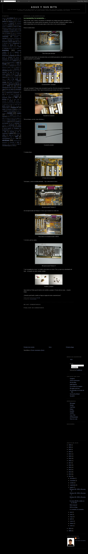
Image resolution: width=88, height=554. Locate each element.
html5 (9, 67)
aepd (20, 18)
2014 (70, 469)
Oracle (12, 94)
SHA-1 (3, 118)
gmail (18, 62)
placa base (16, 99)
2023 (70, 451)
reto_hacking (12, 111)
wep (13, 138)
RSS (71, 359)
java (11, 72)
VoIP (16, 136)
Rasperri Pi (14, 107)
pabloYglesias (73, 384)
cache (12, 31)
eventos (5, 50)
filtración (12, 55)
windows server (17, 140)
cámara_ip (18, 31)
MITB (3, 85)
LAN (18, 74)
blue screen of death (17, 28)
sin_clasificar (17, 118)
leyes (3, 75)
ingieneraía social (16, 70)
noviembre (73, 480)
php (10, 99)
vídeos (4, 135)
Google (4, 64)
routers (19, 113)
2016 (70, 465)
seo (10, 116)
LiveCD (4, 77)
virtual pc (11, 135)
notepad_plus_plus (12, 90)
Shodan (8, 118)
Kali (13, 74)
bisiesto (5, 28)
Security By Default (75, 394)
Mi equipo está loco (75, 388)
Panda (3, 96)
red (14, 109)
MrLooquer (72, 403)
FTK (10, 60)
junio (71, 514)
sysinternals (12, 125)
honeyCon (12, 65)
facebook (4, 53)
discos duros (12, 41)
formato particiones (14, 59)
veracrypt (18, 133)
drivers (11, 45)
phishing (4, 99)
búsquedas (6, 31)
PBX (16, 97)
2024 (70, 449)
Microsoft (11, 84)
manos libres (11, 80)
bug (20, 29)
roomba (3, 113)
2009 (70, 530)
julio (71, 512)
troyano (11, 130)
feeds (18, 53)
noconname (18, 89)
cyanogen (4, 38)
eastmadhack (5, 46)
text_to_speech (7, 128)
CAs (3, 33)
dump (18, 45)
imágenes (18, 67)
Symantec (4, 125)
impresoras (16, 69)
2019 (70, 458)
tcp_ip (14, 126)
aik (4, 19)
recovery (9, 109)
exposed (17, 52)
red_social (19, 109)
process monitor (11, 102)
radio (19, 106)
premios (11, 101)
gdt (19, 60)
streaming (17, 123)
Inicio (50, 347)
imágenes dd (5, 69)
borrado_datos (13, 29)
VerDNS (72, 413)
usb (18, 131)
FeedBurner (79, 370)
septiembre (73, 485)
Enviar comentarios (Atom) (37, 350)
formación (4, 59)
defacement (11, 38)
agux (78, 538)
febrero (72, 523)
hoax (3, 65)
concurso (12, 35)
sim (12, 118)
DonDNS (72, 411)
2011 (70, 476)
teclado (19, 126)
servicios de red (16, 116)
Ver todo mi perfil (80, 540)
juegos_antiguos (6, 74)
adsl (16, 18)
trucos (16, 130)
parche (9, 96)
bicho (15, 26)
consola (18, 35)
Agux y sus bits (44, 7)
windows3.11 (4, 142)
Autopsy (4, 26)
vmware (10, 136)
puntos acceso (6, 106)
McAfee (10, 82)
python (14, 106)
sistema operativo (11, 119)
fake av (12, 53)
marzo (71, 521)
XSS (14, 145)
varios (11, 133)
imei (11, 69)
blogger (9, 28)
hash (18, 64)
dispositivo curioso (7, 43)
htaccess (4, 67)
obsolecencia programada (12, 92)
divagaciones (16, 43)
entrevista (6, 48)
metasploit (4, 84)
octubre (72, 482)
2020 (70, 456)
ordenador (17, 94)
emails (19, 46)
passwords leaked (7, 97)
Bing (20, 26)
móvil (15, 85)
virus (17, 135)
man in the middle (12, 79)
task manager (9, 126)
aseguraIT (11, 23)
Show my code (73, 419)
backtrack (9, 26)
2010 (70, 528)
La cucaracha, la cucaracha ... (35, 18)
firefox (18, 55)
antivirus (11, 21)
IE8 (12, 67)
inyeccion (4, 72)
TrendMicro (16, 128)
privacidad (4, 102)
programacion (18, 102)
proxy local (17, 104)
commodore (18, 33)
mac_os (13, 77)
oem (3, 94)
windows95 (12, 142)
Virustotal (4, 136)
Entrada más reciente (29, 347)
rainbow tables (5, 107)
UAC (5, 131)
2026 (70, 445)
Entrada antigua (70, 347)
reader (3, 109)
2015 (70, 467)
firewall (3, 57)
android (4, 21)
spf (12, 121)
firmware (10, 57)
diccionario (4, 41)
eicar (15, 46)
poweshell (4, 101)
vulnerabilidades (6, 138)
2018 (70, 460)
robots (18, 111)
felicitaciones (5, 55)
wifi (17, 138)
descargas (10, 40)
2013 (70, 472)
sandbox (12, 114)
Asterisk (10, 25)
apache (19, 21)
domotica (4, 45)
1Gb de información (75, 380)
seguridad (4, 116)
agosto (72, 487)
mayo (71, 516)
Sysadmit (72, 396)
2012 (70, 474)
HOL (7, 65)
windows (5, 140)
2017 (70, 463)
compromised (6, 35)
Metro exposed (73, 505)
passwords (16, 96)
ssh (11, 123)
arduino (5, 23)
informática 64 (6, 70)
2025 (70, 447)
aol (15, 21)
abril (71, 519)
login (9, 77)
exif (10, 52)
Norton (5, 90)
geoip (3, 62)
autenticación (17, 24)
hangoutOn (12, 64)
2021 (70, 454)
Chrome (8, 33)
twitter (20, 130)
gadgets (15, 60)
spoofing (17, 121)
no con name (10, 89)
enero (71, 525)
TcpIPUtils (72, 407)
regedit (5, 111)
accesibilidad (10, 18)
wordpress (14, 144)
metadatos (17, 82)
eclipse (10, 46)
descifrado (17, 40)
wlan (9, 144)
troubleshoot (5, 130)
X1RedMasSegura (6, 145)
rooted (9, 113)
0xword (3, 18)
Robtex (71, 409)
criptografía (16, 36)
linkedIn (11, 75)
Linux (16, 75)
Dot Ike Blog (73, 382)
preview (17, 101)
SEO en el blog (73, 507)
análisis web (16, 19)
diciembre (72, 478)
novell (18, 90)
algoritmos (10, 19)
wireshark (4, 144)
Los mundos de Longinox (76, 386)
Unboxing (12, 131)
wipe (18, 142)
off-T (8, 94)
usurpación (4, 133)
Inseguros (72, 378)
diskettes (19, 41)
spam (8, 121)
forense (17, 57)
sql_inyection (5, 123)
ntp (3, 92)
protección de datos (8, 104)
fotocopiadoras (5, 60)
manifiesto (4, 80)
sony (5, 121)
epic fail (12, 48)
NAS (15, 87)
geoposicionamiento (11, 62)
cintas (13, 33)
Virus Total (72, 415)
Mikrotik (17, 84)
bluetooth (6, 29)
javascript (17, 72)
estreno (18, 48)
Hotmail (18, 65)
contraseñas (5, 36)
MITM (8, 85)
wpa (18, 144)
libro (7, 75)
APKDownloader (74, 417)
